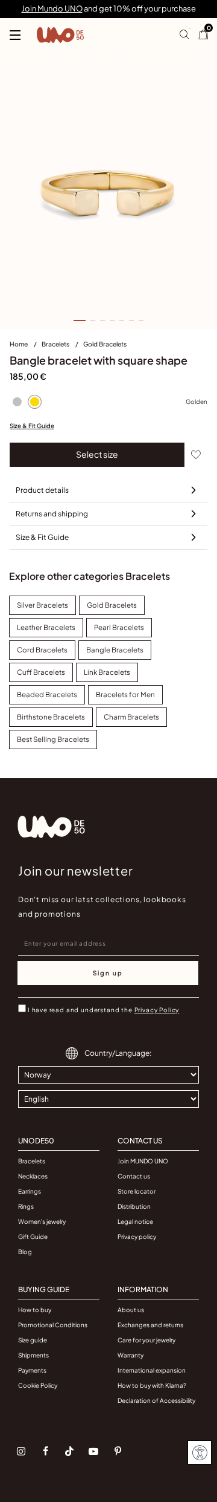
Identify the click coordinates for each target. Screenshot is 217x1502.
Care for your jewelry (146, 1340)
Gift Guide (33, 1236)
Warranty (130, 1355)
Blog (25, 1251)
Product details (42, 490)
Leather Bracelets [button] (46, 627)
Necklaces (33, 1176)
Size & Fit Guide (32, 425)
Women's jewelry (42, 1221)
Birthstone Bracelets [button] (51, 716)
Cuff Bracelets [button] (41, 672)
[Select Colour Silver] (17, 402)
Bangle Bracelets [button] (114, 649)
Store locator (137, 1191)
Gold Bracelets (105, 344)
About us (131, 1309)
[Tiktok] (69, 1451)
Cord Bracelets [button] (42, 649)
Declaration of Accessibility (156, 1400)
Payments (32, 1370)
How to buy (34, 1309)
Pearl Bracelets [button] (119, 627)
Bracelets (56, 344)
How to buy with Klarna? (152, 1385)
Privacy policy (137, 1236)
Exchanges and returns (150, 1324)
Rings (26, 1206)
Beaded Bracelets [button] (47, 694)
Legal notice (135, 1221)
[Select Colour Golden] (34, 402)
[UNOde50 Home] (60, 35)
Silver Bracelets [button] (42, 605)
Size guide (32, 1340)
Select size (97, 454)
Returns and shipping (52, 513)
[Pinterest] (117, 1451)
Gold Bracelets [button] (112, 605)
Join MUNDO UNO (143, 1161)
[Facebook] (45, 1451)
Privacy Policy (157, 1009)
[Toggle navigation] (15, 35)
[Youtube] (93, 1451)
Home (19, 344)
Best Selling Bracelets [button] (53, 739)
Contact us (134, 1176)
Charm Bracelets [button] (131, 716)
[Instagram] (21, 1451)
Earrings (29, 1191)
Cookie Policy (37, 1385)
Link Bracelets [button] (107, 672)
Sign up (108, 973)
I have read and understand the (103, 1009)
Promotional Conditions (52, 1324)
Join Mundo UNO (52, 8)
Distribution (134, 1206)
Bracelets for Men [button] (125, 694)
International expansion (152, 1370)
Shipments (33, 1355)
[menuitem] (26, 346)
